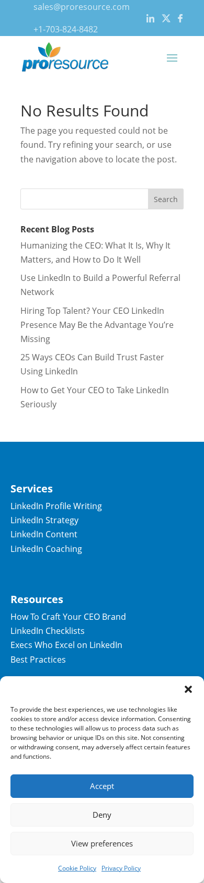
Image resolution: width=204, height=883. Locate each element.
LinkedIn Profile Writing (56, 506)
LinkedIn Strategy (44, 520)
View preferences (102, 843)
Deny (102, 814)
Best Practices (38, 659)
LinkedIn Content (43, 534)
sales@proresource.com (81, 7)
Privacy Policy (121, 868)
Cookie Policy (77, 868)
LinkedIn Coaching (46, 549)
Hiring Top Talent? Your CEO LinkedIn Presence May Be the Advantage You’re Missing (97, 325)
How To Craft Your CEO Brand (68, 616)
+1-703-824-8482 (65, 29)
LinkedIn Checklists (47, 631)
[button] (188, 689)
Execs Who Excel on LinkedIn (66, 645)
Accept (102, 786)
